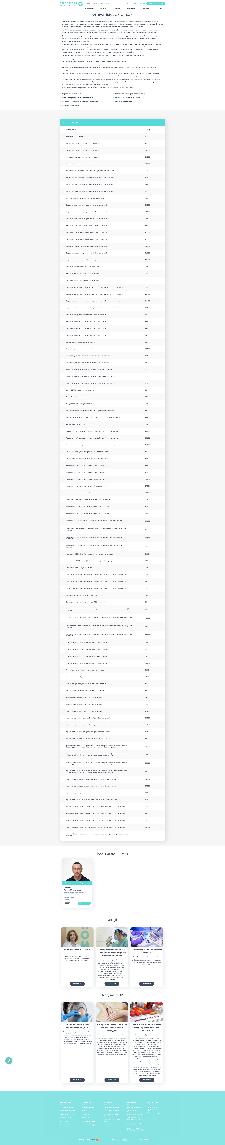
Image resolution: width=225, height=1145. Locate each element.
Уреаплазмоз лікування (111, 1125)
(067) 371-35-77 (105, 3)
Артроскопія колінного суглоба (72, 94)
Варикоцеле (85, 1118)
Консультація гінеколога (111, 1107)
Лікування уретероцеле (67, 1125)
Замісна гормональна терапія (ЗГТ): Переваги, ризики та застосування (147, 1028)
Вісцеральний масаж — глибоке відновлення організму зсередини (112, 1028)
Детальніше (77, 983)
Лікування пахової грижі (67, 1111)
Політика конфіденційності (134, 1114)
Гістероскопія (86, 1114)
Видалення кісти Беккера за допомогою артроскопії (80, 101)
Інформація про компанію (134, 1107)
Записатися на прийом (156, 3)
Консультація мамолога (111, 1111)
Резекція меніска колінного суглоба (127, 97)
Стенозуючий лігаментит (123, 101)
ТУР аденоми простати (67, 1107)
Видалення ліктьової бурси (71, 105)
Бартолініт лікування (88, 1121)
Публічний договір (132, 1111)
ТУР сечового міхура (88, 1125)
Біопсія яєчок (64, 1121)
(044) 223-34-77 (92, 3)
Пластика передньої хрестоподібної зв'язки (130, 94)
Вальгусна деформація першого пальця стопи (77, 97)
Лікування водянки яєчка (67, 1114)
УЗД (83, 1111)
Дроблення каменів (88, 1107)
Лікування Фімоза (65, 1118)
